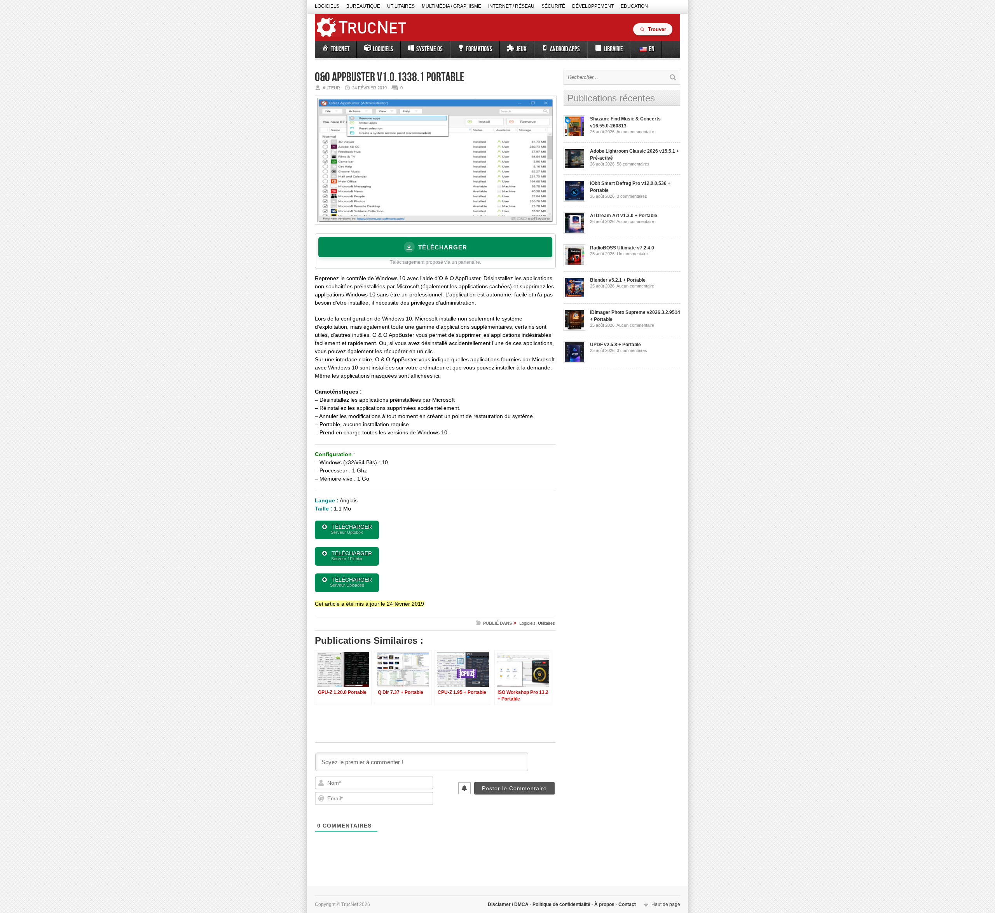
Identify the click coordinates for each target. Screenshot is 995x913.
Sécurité (553, 6)
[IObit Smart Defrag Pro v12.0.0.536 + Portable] (574, 200)
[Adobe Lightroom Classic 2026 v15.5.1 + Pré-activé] (574, 168)
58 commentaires (633, 164)
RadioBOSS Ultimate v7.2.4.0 (622, 248)
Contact (626, 904)
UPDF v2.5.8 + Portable (615, 344)
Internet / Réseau (511, 6)
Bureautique (363, 6)
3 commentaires (632, 196)
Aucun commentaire (635, 131)
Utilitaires (401, 6)
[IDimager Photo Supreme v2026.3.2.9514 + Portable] (574, 329)
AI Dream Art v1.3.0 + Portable (623, 215)
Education (634, 6)
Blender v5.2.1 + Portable (618, 280)
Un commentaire (632, 253)
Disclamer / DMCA (509, 904)
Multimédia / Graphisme (451, 6)
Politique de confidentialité (561, 904)
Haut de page (665, 904)
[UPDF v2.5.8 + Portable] (574, 361)
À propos (604, 904)
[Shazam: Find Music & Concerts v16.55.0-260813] (574, 135)
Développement (593, 6)
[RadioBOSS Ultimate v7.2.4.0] (574, 264)
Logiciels (327, 6)
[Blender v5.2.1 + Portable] (574, 297)
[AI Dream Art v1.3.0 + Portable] (574, 232)
